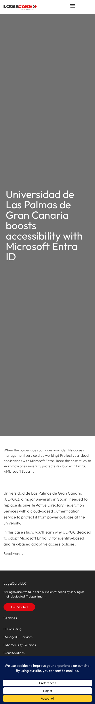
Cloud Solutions (14, 653)
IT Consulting (12, 629)
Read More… (13, 553)
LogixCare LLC (15, 583)
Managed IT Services (18, 637)
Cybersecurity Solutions (20, 645)
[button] (73, 6)
